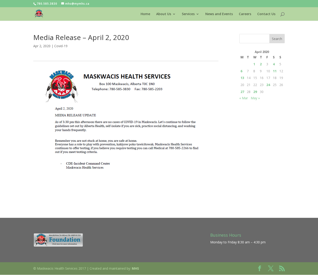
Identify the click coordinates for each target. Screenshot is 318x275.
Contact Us (266, 14)
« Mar (243, 98)
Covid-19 (61, 46)
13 (242, 78)
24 (268, 85)
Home (145, 14)
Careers (245, 14)
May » (255, 98)
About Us (163, 14)
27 (242, 91)
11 (275, 71)
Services (188, 14)
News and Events (219, 14)
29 (255, 91)
